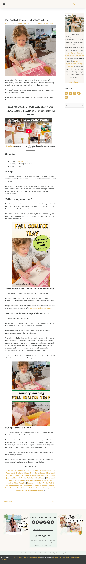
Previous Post (7, 501)
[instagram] (66, 93)
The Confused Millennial (31, 557)
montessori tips (70, 56)
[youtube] (71, 93)
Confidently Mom (16, 557)
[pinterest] (75, 93)
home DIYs (70, 66)
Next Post (55, 501)
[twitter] (79, 93)
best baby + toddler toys (74, 53)
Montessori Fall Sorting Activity (41, 308)
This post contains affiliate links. (42, 23)
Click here (10, 146)
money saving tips (78, 64)
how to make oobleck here (19, 100)
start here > (74, 82)
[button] (4, 4)
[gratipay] (66, 97)
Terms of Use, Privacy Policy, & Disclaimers (66, 557)
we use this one (23, 161)
